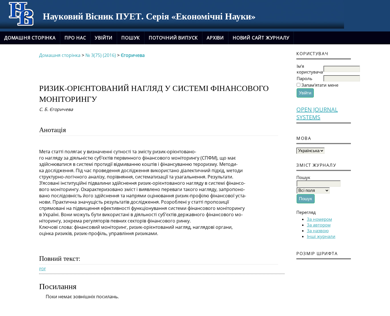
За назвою (318, 230)
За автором (319, 225)
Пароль (304, 78)
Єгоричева (133, 55)
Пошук (130, 38)
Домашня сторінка (30, 38)
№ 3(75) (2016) (100, 55)
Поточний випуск (173, 38)
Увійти (103, 38)
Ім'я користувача (310, 69)
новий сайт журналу (261, 38)
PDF (42, 268)
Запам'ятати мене (319, 85)
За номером (319, 219)
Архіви (215, 38)
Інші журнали (321, 236)
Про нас (75, 38)
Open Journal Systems (317, 113)
